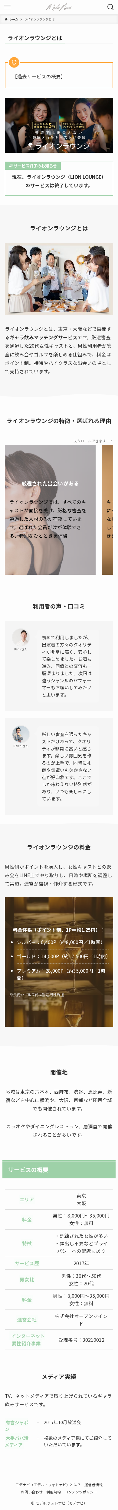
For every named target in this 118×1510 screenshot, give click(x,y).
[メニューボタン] (7, 7)
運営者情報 (93, 1484)
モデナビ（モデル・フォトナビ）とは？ (48, 1484)
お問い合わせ (32, 1491)
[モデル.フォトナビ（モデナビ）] (59, 7)
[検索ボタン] (110, 7)
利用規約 (53, 1491)
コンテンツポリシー (80, 1491)
